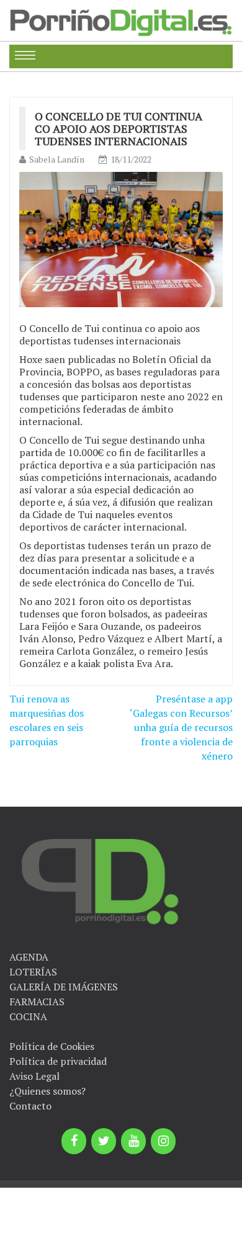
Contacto (30, 1106)
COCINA (28, 1016)
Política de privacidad (58, 1061)
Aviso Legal (34, 1076)
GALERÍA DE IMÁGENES (63, 986)
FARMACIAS (37, 1001)
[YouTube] (133, 1141)
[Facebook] (73, 1141)
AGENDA (28, 957)
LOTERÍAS (33, 972)
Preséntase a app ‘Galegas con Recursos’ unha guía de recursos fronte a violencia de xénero (181, 727)
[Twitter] (103, 1141)
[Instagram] (163, 1141)
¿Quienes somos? (47, 1091)
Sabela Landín (56, 159)
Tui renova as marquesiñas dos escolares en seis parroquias (46, 720)
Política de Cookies (51, 1046)
